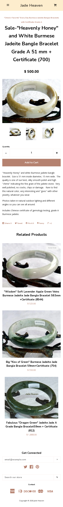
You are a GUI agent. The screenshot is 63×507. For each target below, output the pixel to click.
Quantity (6, 146)
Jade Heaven (31, 5)
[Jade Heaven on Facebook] (31, 467)
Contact (31, 484)
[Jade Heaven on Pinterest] (37, 467)
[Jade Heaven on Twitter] (25, 467)
